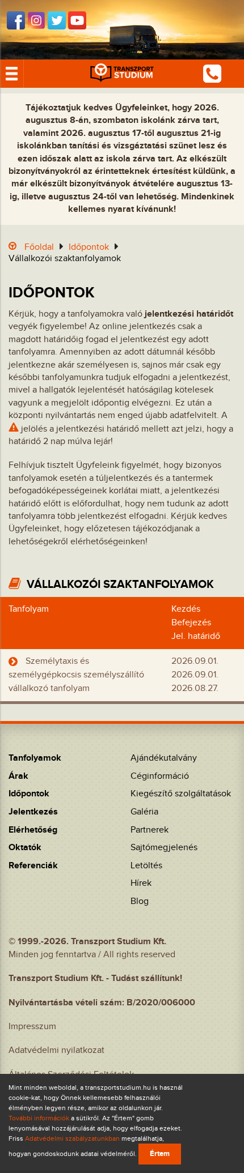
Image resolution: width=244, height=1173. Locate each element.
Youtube (77, 20)
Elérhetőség (33, 830)
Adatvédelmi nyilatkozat (56, 1050)
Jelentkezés (33, 812)
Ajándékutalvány (164, 758)
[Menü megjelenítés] (11, 73)
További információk (39, 1118)
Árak (18, 776)
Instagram (36, 20)
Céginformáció (160, 776)
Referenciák (33, 865)
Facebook (16, 20)
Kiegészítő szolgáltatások (181, 793)
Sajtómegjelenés (164, 847)
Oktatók (25, 847)
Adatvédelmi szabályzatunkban (72, 1138)
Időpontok (89, 247)
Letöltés (146, 865)
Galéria (144, 812)
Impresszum (32, 1026)
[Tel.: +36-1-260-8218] (212, 73)
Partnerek (150, 830)
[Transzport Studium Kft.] (122, 73)
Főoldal (39, 247)
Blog (140, 901)
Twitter (57, 20)
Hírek (141, 883)
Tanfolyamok (35, 758)
